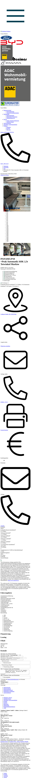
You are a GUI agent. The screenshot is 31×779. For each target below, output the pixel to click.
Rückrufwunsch (7, 662)
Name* (5, 656)
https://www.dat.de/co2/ (13, 580)
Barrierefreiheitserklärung (9, 706)
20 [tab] (7, 241)
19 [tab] (7, 239)
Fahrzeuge (5, 166)
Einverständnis (6, 677)
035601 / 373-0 (4, 402)
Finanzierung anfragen (8, 666)
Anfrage (5, 655)
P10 (4, 168)
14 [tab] (7, 232)
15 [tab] (7, 233)
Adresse (3, 683)
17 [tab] (7, 236)
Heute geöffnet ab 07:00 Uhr (7, 132)
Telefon (5, 659)
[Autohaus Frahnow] (6, 31)
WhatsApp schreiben (5, 346)
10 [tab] (7, 225)
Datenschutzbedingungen (13, 679)
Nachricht (3, 674)
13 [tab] (7, 230)
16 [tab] (7, 235)
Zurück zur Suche (5, 175)
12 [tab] (7, 228)
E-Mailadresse (7, 658)
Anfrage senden (4, 682)
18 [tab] (7, 238)
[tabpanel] (16, 194)
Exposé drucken (4, 430)
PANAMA (6, 167)
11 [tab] (7, 227)
